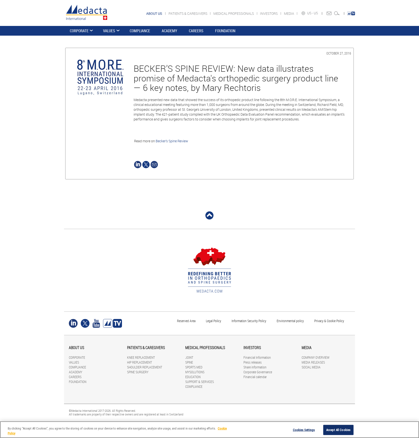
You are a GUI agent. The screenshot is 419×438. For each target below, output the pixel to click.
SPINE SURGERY (137, 372)
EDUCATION (193, 376)
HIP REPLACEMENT (139, 362)
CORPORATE (79, 30)
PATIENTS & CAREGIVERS (188, 13)
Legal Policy (213, 321)
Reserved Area (186, 321)
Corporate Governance (257, 372)
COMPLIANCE (140, 30)
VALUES (109, 30)
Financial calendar (255, 376)
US (316, 13)
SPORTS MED (193, 367)
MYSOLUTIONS (194, 372)
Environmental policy (290, 321)
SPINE (189, 362)
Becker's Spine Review (172, 141)
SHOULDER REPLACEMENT (144, 367)
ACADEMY (169, 30)
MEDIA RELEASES (313, 362)
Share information (254, 367)
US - (310, 13)
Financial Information (257, 357)
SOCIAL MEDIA (311, 367)
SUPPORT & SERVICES (199, 381)
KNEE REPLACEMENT (141, 357)
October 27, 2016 (338, 53)
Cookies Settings (304, 430)
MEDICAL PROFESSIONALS (234, 13)
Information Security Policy (249, 321)
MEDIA (289, 13)
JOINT (189, 357)
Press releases (252, 362)
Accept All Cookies (338, 430)
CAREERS (196, 30)
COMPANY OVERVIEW (315, 357)
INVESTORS (269, 13)
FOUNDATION (225, 30)
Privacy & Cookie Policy (329, 321)
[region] (209, 429)
